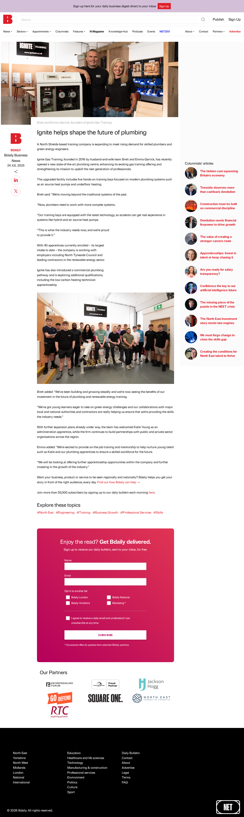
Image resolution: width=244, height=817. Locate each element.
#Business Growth (105, 512)
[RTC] (60, 711)
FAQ (125, 782)
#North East (45, 512)
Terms (126, 777)
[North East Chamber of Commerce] (151, 698)
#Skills (158, 512)
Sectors (21, 31)
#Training (83, 512)
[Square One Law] (105, 698)
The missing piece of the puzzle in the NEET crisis (217, 304)
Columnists (61, 31)
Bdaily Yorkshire (80, 603)
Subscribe (105, 635)
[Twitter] (15, 191)
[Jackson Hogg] (151, 684)
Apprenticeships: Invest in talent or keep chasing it (218, 255)
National (18, 777)
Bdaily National (120, 597)
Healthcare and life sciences (85, 758)
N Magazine (97, 31)
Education (74, 753)
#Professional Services (135, 512)
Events (151, 31)
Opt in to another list (75, 591)
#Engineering (65, 512)
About (188, 31)
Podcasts (137, 31)
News (6, 31)
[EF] (60, 684)
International (21, 782)
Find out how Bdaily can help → (118, 482)
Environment (75, 777)
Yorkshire (19, 758)
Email (67, 575)
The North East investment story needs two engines (218, 321)
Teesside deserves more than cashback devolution (217, 189)
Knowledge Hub (118, 31)
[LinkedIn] (15, 180)
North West (20, 763)
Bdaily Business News (15, 158)
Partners (217, 31)
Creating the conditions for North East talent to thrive (218, 353)
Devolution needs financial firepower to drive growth (218, 222)
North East (20, 753)
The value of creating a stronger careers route (216, 239)
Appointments (40, 31)
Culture (72, 787)
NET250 (165, 31)
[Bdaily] (8, 19)
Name (67, 560)
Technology (75, 763)
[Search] (203, 19)
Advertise (235, 31)
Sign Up (164, 6)
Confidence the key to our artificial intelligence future (218, 288)
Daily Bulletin (131, 753)
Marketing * (119, 603)
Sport (71, 792)
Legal (125, 772)
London (18, 772)
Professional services (81, 772)
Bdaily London (79, 597)
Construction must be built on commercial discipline (218, 206)
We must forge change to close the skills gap (217, 337)
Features (78, 31)
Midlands (19, 768)
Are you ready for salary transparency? (216, 271)
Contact (203, 31)
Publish (218, 19)
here (152, 492)
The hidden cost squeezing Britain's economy (219, 173)
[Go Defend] (60, 698)
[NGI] (105, 684)
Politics (72, 782)
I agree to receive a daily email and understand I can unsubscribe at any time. (100, 620)
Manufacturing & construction (87, 768)
